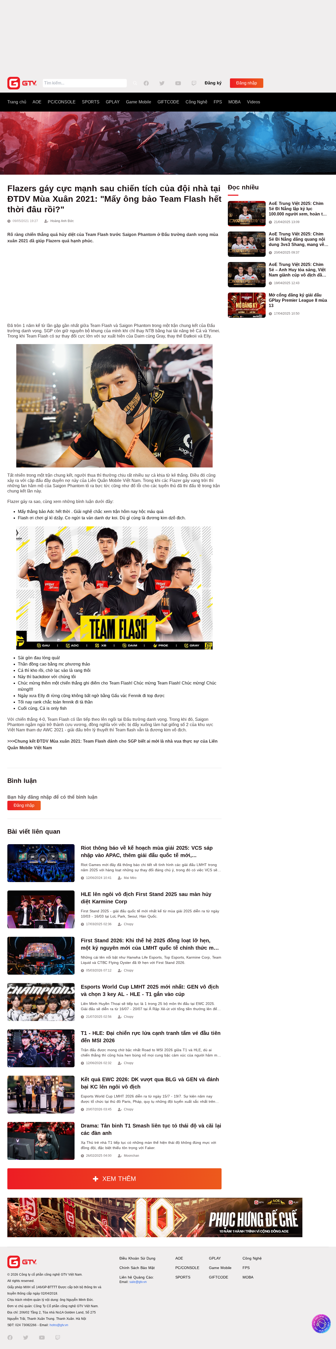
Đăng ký (213, 83)
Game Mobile (138, 102)
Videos (253, 102)
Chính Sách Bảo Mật (137, 1268)
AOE (37, 102)
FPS (218, 102)
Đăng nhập (246, 83)
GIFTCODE (168, 102)
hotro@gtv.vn (59, 1325)
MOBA (234, 102)
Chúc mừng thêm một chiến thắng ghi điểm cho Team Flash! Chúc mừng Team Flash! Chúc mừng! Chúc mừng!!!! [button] (117, 686)
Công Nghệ (196, 102)
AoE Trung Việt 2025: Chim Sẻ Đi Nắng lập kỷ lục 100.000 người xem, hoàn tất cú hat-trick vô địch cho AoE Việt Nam (297, 209)
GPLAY (113, 102)
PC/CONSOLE (62, 102)
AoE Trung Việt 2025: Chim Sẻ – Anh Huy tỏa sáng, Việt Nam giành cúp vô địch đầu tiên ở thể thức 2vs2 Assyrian (298, 270)
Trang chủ (16, 102)
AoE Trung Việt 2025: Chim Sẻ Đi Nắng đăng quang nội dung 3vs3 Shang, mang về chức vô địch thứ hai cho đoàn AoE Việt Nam (297, 239)
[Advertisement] (168, 37)
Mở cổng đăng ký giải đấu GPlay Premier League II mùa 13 (298, 300)
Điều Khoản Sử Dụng (137, 1258)
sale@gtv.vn (138, 1282)
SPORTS (90, 102)
